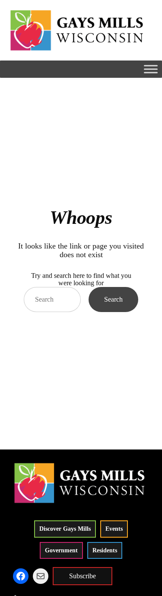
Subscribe (82, 576)
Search (113, 299)
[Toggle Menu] (151, 69)
